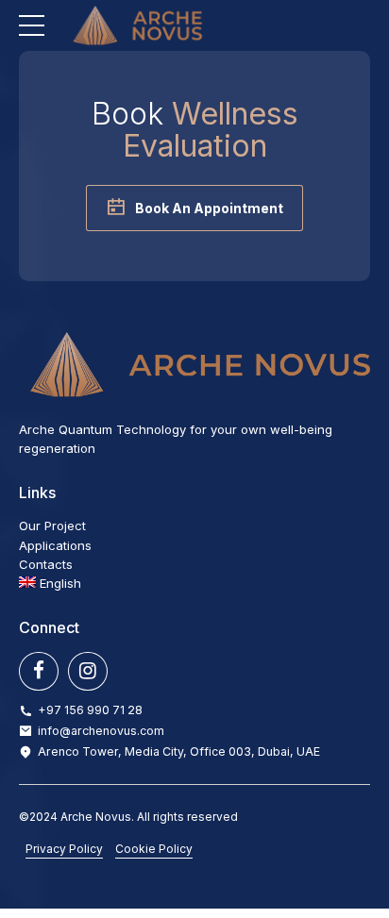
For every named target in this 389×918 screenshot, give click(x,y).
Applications (55, 545)
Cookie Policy (154, 849)
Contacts (46, 564)
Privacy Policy (64, 849)
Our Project (52, 525)
